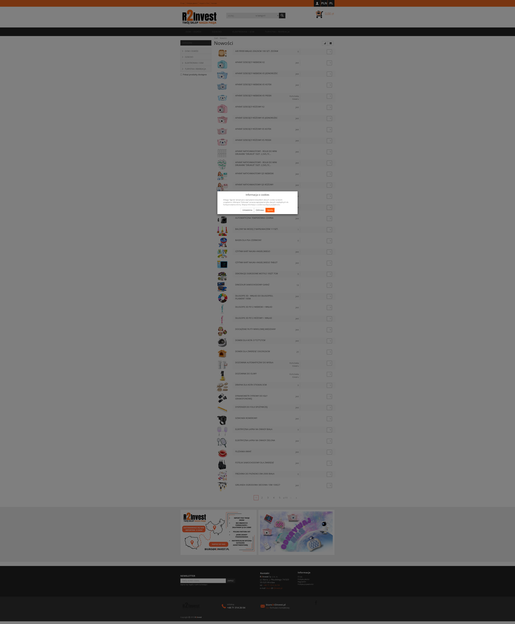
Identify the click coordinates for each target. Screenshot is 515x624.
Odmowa (260, 210)
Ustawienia (247, 210)
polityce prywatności (272, 204)
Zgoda (270, 210)
